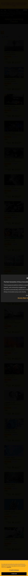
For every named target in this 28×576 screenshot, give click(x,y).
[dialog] (14, 288)
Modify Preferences (14, 570)
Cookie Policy (9, 567)
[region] (14, 568)
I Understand (14, 573)
